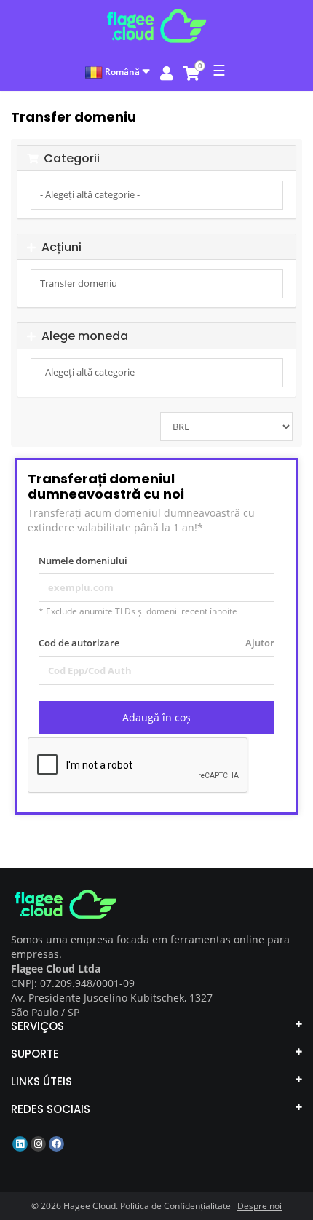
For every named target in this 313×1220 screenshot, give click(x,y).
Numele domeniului (83, 560)
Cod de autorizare (156, 642)
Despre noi (259, 1206)
